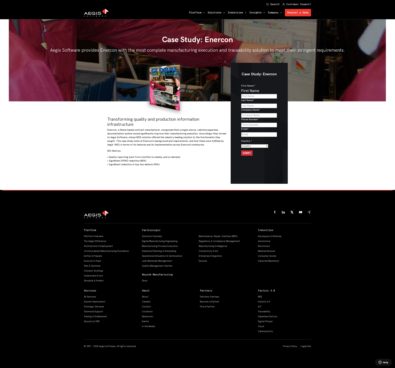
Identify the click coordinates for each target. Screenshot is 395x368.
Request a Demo (298, 12)
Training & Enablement (95, 317)
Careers (146, 302)
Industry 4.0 (264, 302)
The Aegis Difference (95, 241)
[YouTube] (300, 212)
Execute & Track (92, 261)
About (146, 290)
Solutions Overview (152, 236)
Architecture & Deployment (98, 246)
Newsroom (147, 317)
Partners (206, 290)
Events (145, 321)
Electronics (264, 246)
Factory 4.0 (266, 290)
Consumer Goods (267, 256)
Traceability (264, 312)
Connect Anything (93, 271)
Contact (146, 307)
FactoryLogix (151, 230)
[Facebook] (274, 212)
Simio (145, 281)
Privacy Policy (290, 346)
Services (90, 290)
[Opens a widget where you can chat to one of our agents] (383, 362)
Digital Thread (265, 321)
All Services (90, 297)
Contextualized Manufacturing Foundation (106, 251)
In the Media (148, 326)
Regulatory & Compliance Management (219, 241)
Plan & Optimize (92, 266)
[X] (292, 212)
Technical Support (93, 312)
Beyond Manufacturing (157, 274)
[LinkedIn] (283, 212)
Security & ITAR (92, 321)
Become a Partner (209, 302)
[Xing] (309, 212)
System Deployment (94, 302)
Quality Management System (157, 266)
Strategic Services (94, 307)
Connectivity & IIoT (208, 251)
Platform (195, 12)
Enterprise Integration (210, 256)
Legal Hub (306, 346)
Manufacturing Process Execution (160, 246)
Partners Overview (209, 297)
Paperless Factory (267, 317)
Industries (235, 12)
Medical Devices (266, 251)
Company (273, 12)
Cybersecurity (265, 331)
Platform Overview (93, 236)
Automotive (264, 241)
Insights (255, 12)
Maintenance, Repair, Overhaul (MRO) (218, 236)
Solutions (215, 12)
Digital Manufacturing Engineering (159, 241)
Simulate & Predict (94, 281)
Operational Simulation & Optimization (162, 256)
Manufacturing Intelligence (213, 246)
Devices (203, 261)
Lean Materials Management (157, 261)
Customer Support (298, 4)
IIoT (259, 307)
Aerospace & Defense (270, 236)
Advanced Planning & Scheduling (159, 251)
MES (260, 297)
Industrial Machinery (268, 261)
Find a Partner (207, 307)
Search (275, 4)
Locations (147, 312)
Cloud (261, 326)
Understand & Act (93, 276)
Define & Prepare (93, 256)
